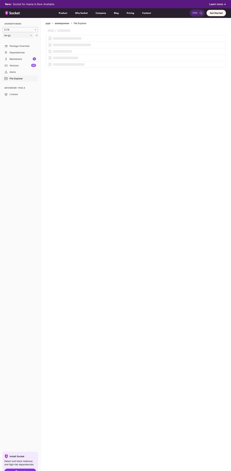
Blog (116, 13)
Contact (146, 13)
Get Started (216, 13)
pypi (48, 23)
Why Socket (81, 13)
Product (63, 13)
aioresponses (62, 23)
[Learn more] (36, 35)
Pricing (130, 13)
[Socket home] (12, 13)
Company (101, 13)
